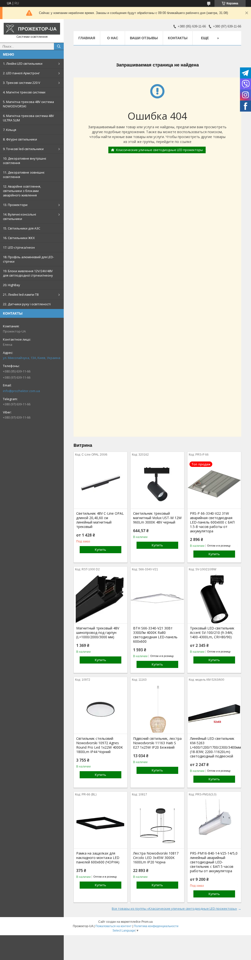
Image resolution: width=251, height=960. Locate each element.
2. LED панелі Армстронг (21, 73)
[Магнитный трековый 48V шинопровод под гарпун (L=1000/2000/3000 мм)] (100, 598)
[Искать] (59, 46)
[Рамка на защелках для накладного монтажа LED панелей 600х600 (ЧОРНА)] (100, 823)
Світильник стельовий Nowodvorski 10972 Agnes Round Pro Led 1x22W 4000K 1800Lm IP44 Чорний (99, 745)
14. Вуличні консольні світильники (19, 216)
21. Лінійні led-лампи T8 (20, 294)
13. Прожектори (15, 205)
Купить (100, 549)
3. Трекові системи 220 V (21, 82)
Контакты (178, 38)
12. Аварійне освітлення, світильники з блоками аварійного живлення (22, 190)
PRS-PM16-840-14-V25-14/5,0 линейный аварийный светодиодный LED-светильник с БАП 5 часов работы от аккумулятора (214, 862)
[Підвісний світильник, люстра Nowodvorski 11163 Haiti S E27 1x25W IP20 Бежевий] (157, 709)
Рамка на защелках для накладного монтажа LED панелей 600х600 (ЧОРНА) (97, 857)
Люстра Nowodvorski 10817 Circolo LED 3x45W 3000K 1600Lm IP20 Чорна (155, 857)
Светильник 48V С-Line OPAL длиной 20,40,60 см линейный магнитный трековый (100, 520)
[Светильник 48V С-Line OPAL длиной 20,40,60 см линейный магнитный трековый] (100, 484)
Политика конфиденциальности (156, 926)
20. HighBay (11, 285)
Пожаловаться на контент (113, 926)
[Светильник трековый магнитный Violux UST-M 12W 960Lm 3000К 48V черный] (157, 484)
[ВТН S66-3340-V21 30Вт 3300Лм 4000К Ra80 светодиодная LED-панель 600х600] (157, 598)
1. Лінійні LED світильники (22, 63)
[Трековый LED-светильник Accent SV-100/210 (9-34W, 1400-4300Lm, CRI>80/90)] (214, 598)
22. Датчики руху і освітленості (27, 304)
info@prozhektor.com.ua (21, 391)
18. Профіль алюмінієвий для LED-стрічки (28, 259)
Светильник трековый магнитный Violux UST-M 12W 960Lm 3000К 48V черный (157, 518)
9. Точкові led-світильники (23, 149)
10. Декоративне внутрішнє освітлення (24, 160)
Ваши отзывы (144, 38)
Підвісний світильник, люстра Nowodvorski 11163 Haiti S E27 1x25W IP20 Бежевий (157, 743)
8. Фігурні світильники (20, 139)
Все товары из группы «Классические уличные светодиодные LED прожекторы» (174, 908)
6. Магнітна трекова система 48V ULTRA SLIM (28, 118)
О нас (112, 38)
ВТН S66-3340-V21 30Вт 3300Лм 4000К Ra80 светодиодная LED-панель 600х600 (155, 635)
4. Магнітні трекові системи (24, 92)
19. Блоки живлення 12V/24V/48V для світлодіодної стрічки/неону (28, 273)
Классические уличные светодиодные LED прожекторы (159, 150)
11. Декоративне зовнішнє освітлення (23, 174)
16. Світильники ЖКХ (19, 238)
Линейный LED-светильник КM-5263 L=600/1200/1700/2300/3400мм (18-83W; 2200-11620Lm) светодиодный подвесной (214, 747)
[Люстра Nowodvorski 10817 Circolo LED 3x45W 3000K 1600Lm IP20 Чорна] (157, 823)
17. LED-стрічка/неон (19, 247)
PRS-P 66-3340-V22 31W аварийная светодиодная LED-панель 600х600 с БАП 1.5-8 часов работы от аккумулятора (212, 522)
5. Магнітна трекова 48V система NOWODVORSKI (28, 104)
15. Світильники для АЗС (21, 228)
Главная (86, 38)
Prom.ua (147, 921)
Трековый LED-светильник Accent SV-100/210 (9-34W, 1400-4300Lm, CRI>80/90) (212, 632)
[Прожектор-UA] (32, 29)
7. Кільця (9, 130)
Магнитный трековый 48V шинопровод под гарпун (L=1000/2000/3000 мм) (97, 632)
